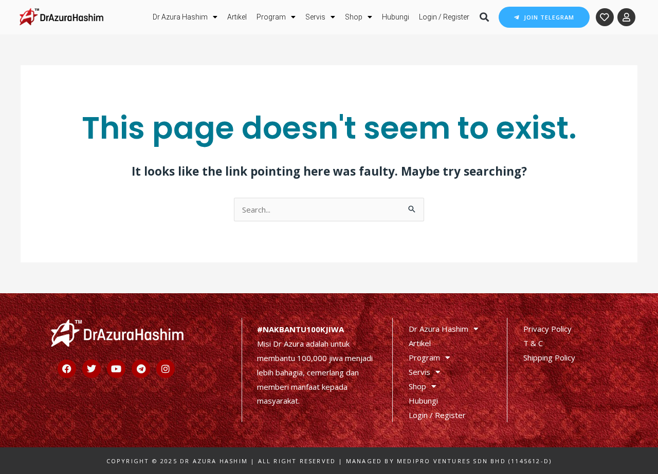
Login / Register (444, 17)
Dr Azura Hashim (180, 17)
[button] (484, 17)
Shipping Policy (549, 357)
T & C (533, 343)
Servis (315, 17)
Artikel (237, 17)
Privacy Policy (547, 329)
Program (271, 17)
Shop (353, 17)
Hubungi (395, 17)
